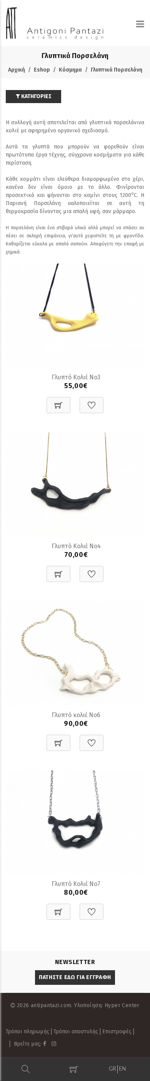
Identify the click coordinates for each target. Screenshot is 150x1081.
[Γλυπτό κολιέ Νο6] (75, 652)
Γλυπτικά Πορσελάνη (116, 70)
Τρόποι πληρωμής (27, 1031)
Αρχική (16, 70)
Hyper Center (122, 1005)
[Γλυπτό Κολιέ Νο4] (75, 483)
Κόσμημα (70, 70)
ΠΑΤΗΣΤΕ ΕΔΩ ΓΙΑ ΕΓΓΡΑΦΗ (75, 977)
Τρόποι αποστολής (75, 1031)
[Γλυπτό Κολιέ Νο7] (75, 821)
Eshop (42, 70)
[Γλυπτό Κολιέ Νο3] (75, 315)
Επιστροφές (117, 1031)
